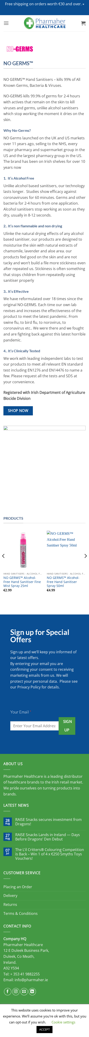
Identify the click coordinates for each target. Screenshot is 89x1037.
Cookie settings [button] (63, 1022)
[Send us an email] (24, 991)
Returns (10, 904)
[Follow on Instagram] (16, 991)
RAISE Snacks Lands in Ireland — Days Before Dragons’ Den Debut (47, 837)
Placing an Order (17, 886)
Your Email (20, 711)
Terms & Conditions (20, 913)
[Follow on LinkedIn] (32, 991)
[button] (83, 4)
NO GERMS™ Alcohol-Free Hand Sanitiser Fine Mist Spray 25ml (22, 582)
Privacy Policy (29, 687)
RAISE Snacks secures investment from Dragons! (48, 821)
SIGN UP (67, 726)
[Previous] (3, 565)
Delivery (10, 895)
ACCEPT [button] (44, 1029)
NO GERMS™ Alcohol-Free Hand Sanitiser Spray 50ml (63, 582)
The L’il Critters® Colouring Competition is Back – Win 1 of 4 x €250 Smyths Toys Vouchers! (49, 854)
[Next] (85, 565)
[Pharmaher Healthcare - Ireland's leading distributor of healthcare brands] (45, 23)
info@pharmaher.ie (31, 979)
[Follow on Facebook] (7, 991)
